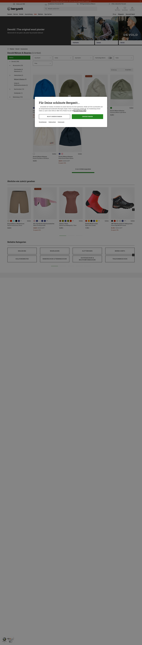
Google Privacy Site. (80, 111)
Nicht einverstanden (54, 116)
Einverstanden (87, 116)
